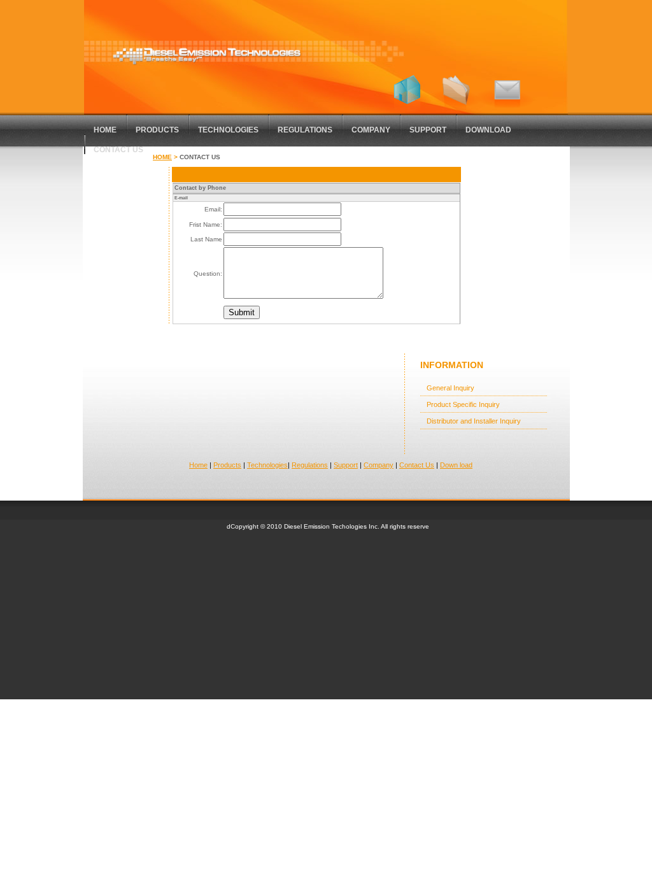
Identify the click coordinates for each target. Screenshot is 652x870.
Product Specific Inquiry (463, 404)
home (105, 129)
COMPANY (370, 129)
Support (346, 465)
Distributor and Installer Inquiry (474, 421)
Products (227, 465)
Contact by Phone (200, 188)
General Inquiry (450, 388)
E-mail (181, 198)
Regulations (305, 129)
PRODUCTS (157, 129)
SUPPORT (427, 129)
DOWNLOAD (488, 129)
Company (378, 465)
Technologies (228, 129)
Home (162, 156)
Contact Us (118, 149)
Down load (456, 465)
